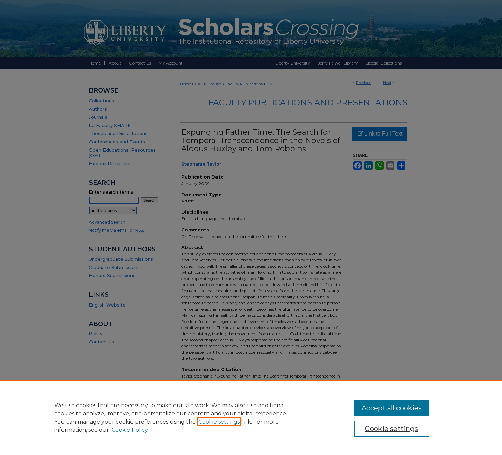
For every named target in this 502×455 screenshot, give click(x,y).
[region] (251, 417)
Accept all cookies (392, 408)
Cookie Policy (130, 430)
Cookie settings (219, 421)
